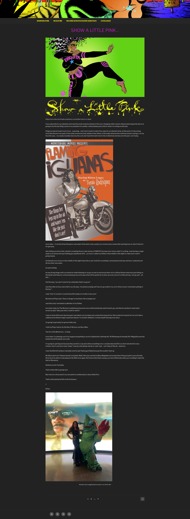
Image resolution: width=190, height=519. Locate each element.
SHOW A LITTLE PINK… (95, 30)
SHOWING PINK (43, 21)
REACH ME (57, 21)
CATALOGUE (106, 21)
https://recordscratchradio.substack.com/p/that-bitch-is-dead (68, 119)
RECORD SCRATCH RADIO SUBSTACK (81, 21)
